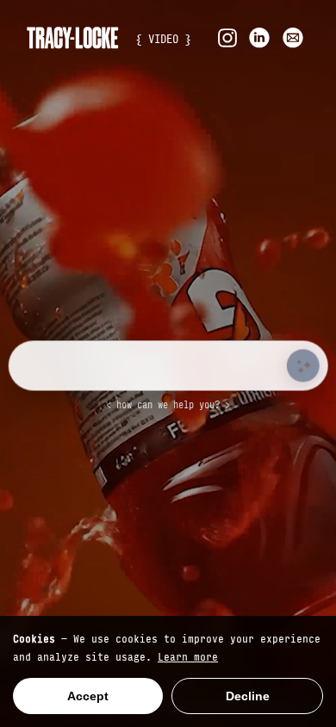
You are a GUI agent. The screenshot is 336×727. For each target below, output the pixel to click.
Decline (248, 696)
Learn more (188, 655)
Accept (88, 696)
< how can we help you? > (168, 404)
